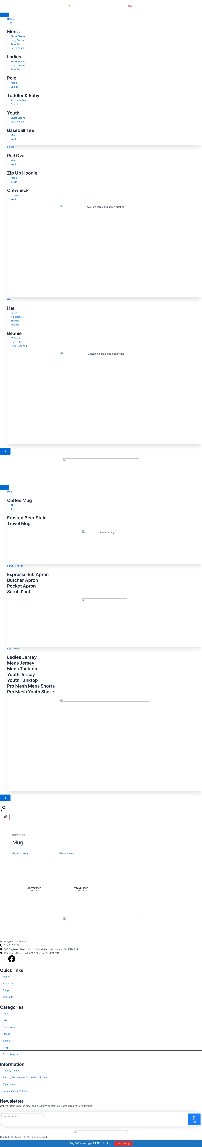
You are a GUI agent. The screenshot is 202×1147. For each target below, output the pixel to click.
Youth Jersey (21, 674)
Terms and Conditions (15, 1090)
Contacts (8, 996)
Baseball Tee (20, 130)
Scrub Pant (18, 591)
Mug (9, 491)
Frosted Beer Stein (27, 517)
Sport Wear (13, 648)
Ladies (14, 56)
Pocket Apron (21, 586)
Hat (9, 299)
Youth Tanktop (22, 680)
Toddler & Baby (23, 95)
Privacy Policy (11, 1070)
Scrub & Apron (15, 565)
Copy (130, 6)
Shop (6, 990)
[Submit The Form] (194, 1119)
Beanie (14, 333)
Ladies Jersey (22, 657)
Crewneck (18, 190)
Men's (13, 31)
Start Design (123, 1143)
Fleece (10, 146)
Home (10, 18)
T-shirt (10, 22)
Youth (13, 113)
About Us (8, 983)
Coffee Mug (19, 500)
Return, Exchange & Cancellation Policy (25, 1077)
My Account (9, 1084)
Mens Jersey (20, 663)
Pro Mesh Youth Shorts (31, 691)
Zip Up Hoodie (22, 173)
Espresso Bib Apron (28, 574)
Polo (11, 78)
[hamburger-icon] (4, 15)
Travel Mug (19, 523)
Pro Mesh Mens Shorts (31, 686)
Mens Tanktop (22, 668)
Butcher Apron (22, 580)
